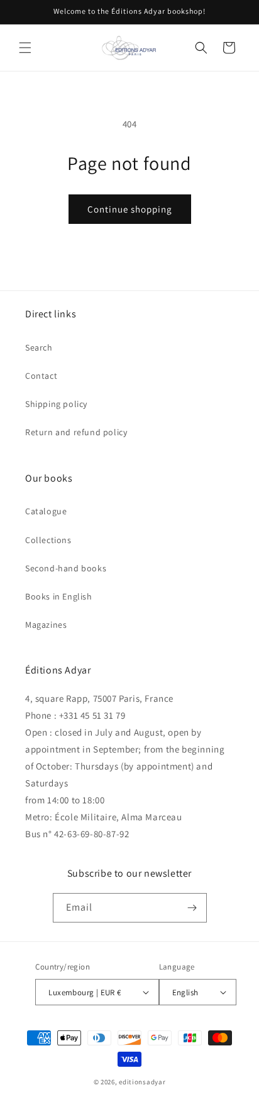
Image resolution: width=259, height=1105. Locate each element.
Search (39, 347)
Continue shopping (129, 209)
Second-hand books (65, 568)
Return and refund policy (76, 432)
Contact (41, 375)
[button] (25, 47)
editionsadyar (142, 1081)
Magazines (46, 624)
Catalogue (46, 511)
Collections (48, 540)
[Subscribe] (192, 908)
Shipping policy (56, 404)
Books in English (58, 596)
